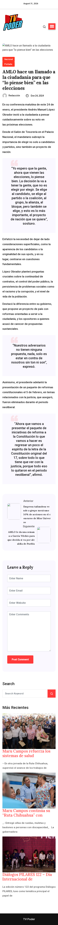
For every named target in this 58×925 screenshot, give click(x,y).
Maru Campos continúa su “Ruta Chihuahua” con (26, 813)
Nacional (8, 59)
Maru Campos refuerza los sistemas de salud (26, 753)
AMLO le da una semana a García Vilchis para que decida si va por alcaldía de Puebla (21, 538)
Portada (8, 64)
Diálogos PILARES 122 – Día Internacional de (27, 876)
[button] (51, 26)
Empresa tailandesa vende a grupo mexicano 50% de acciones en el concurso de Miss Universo (37, 514)
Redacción (14, 95)
